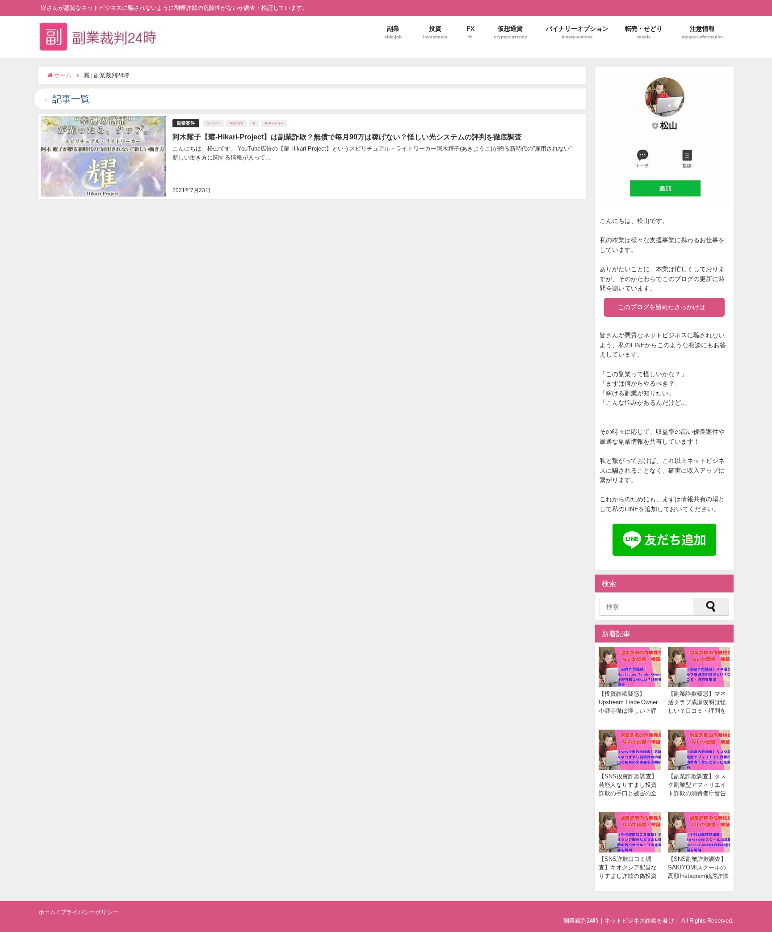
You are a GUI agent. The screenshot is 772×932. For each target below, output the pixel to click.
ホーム (47, 912)
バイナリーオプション (577, 31)
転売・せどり (644, 31)
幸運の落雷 (236, 123)
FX (470, 31)
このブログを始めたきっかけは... (664, 307)
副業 (393, 31)
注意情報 (702, 31)
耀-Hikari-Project (273, 123)
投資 (435, 31)
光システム (213, 123)
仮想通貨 (510, 31)
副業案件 (186, 123)
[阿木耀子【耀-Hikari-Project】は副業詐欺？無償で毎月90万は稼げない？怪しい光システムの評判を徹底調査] (312, 156)
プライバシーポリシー (89, 912)
